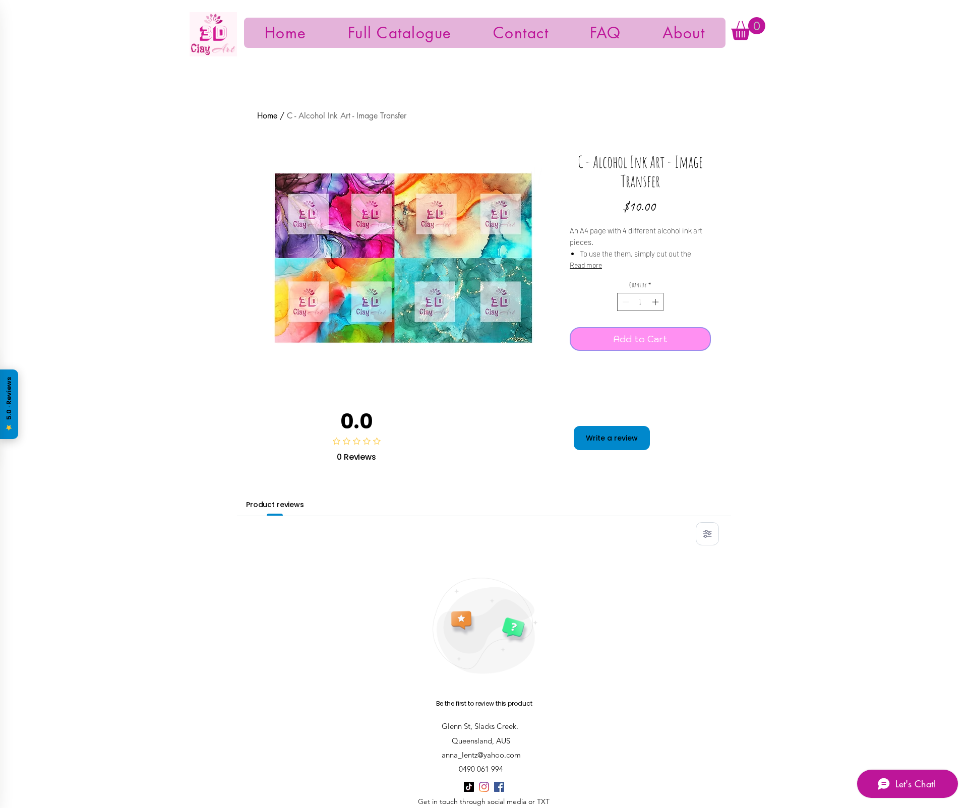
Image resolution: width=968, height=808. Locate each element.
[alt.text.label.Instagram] (484, 787)
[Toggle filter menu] (707, 533)
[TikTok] (469, 787)
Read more (586, 265)
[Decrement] (625, 301)
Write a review (612, 438)
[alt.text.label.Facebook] (499, 787)
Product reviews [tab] (275, 505)
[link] (748, 28)
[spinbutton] (640, 301)
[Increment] (656, 301)
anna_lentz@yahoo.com (481, 755)
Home (267, 115)
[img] (213, 54)
